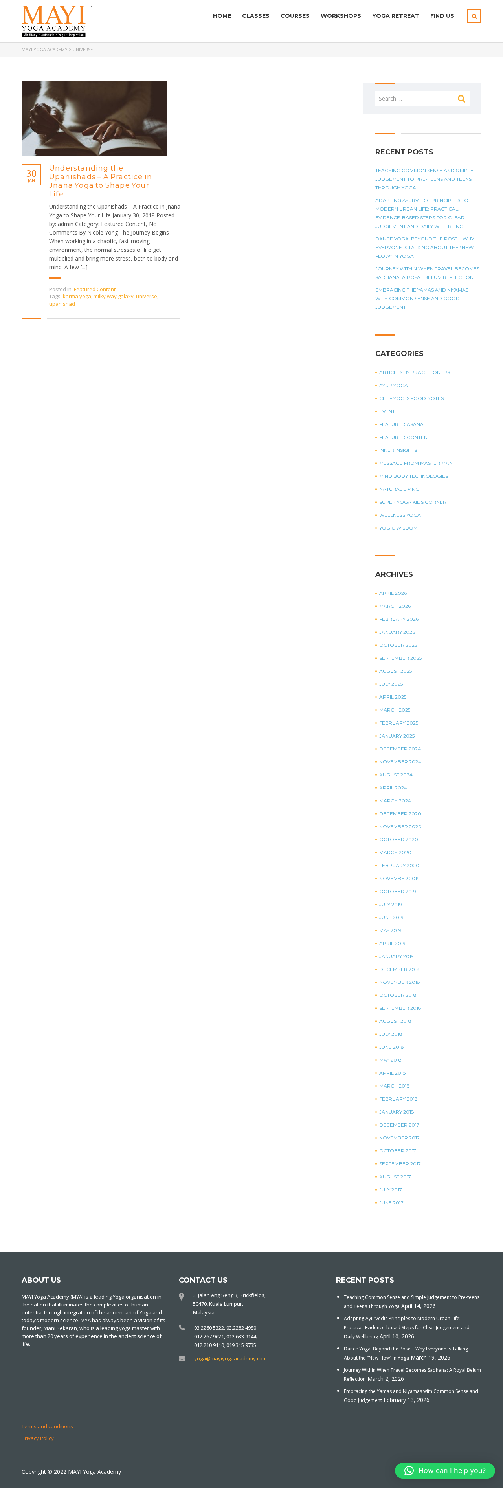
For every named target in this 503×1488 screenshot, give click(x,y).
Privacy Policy (38, 1438)
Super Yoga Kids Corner (412, 502)
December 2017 (399, 1125)
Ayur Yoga (393, 385)
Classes (256, 15)
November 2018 (399, 982)
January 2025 (397, 736)
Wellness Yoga (400, 515)
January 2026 (397, 632)
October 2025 (398, 645)
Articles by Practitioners (414, 372)
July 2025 (391, 684)
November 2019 (399, 878)
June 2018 (391, 1047)
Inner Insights (398, 450)
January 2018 (396, 1112)
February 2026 (399, 619)
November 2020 (400, 826)
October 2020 (398, 839)
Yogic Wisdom (398, 528)
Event (387, 411)
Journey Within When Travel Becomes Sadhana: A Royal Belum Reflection (427, 273)
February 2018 (398, 1099)
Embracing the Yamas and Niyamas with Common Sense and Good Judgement (421, 298)
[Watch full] (94, 118)
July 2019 (390, 904)
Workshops (341, 15)
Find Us (442, 15)
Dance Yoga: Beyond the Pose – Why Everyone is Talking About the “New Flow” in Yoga (424, 247)
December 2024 (400, 749)
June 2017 (391, 1202)
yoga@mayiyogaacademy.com (230, 1358)
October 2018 (398, 995)
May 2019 (390, 930)
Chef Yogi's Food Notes (411, 398)
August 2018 (395, 1021)
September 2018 (400, 1008)
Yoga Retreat (395, 15)
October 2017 (397, 1151)
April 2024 (393, 788)
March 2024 (395, 801)
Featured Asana (401, 424)
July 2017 (390, 1190)
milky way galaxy (114, 296)
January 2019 (396, 956)
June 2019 (391, 917)
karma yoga (77, 296)
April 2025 (392, 697)
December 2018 (399, 969)
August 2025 (395, 671)
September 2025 (400, 658)
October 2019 (397, 891)
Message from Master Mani (416, 463)
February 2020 (399, 865)
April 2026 (393, 593)
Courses (295, 15)
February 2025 (398, 723)
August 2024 (396, 775)
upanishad (62, 303)
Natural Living (399, 489)
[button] (445, 1471)
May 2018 (390, 1060)
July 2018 (390, 1034)
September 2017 (400, 1164)
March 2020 (395, 852)
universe (146, 296)
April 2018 (392, 1073)
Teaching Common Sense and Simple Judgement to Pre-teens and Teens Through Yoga (424, 179)
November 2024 (400, 762)
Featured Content (95, 289)
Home (222, 15)
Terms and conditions (47, 1426)
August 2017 (395, 1177)
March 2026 (395, 606)
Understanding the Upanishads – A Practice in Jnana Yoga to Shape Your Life (100, 181)
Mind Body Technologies (413, 476)
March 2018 (394, 1086)
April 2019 (392, 943)
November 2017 (399, 1138)
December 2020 (400, 813)
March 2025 (394, 710)
